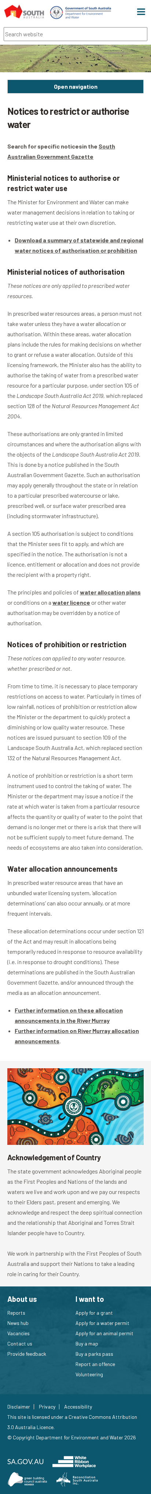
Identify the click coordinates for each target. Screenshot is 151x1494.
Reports (16, 1313)
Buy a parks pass (94, 1354)
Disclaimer (18, 1406)
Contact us (19, 1343)
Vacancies (18, 1333)
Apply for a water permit (102, 1323)
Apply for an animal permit (104, 1333)
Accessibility (78, 1406)
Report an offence (95, 1364)
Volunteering (89, 1374)
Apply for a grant (94, 1313)
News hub (18, 1323)
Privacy (47, 1406)
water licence (71, 602)
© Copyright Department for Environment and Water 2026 (71, 1437)
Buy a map (87, 1343)
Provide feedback (26, 1354)
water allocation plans (110, 592)
